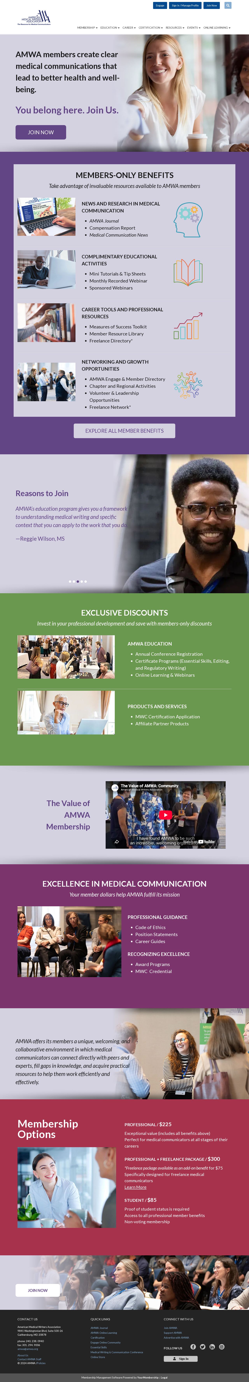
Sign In (183, 1358)
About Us (23, 1355)
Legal (164, 1377)
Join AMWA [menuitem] (170, 1327)
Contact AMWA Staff (29, 1359)
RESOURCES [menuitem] (174, 27)
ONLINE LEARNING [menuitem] (215, 27)
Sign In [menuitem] (185, 5)
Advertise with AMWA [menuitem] (176, 1337)
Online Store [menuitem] (98, 1357)
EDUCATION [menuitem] (109, 27)
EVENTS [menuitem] (192, 27)
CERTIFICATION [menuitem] (150, 27)
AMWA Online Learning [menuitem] (104, 1332)
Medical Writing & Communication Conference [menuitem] (117, 1352)
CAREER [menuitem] (128, 27)
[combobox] (227, 5)
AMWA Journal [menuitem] (99, 1327)
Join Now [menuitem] (211, 5)
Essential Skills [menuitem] (99, 1347)
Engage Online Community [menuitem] (106, 1342)
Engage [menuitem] (160, 5)
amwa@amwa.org (28, 1348)
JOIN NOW (41, 132)
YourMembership (148, 1377)
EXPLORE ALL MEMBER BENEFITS (124, 431)
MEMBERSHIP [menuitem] (86, 27)
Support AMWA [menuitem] (173, 1332)
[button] (70, 581)
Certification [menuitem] (98, 1337)
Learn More (135, 1187)
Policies (41, 1363)
